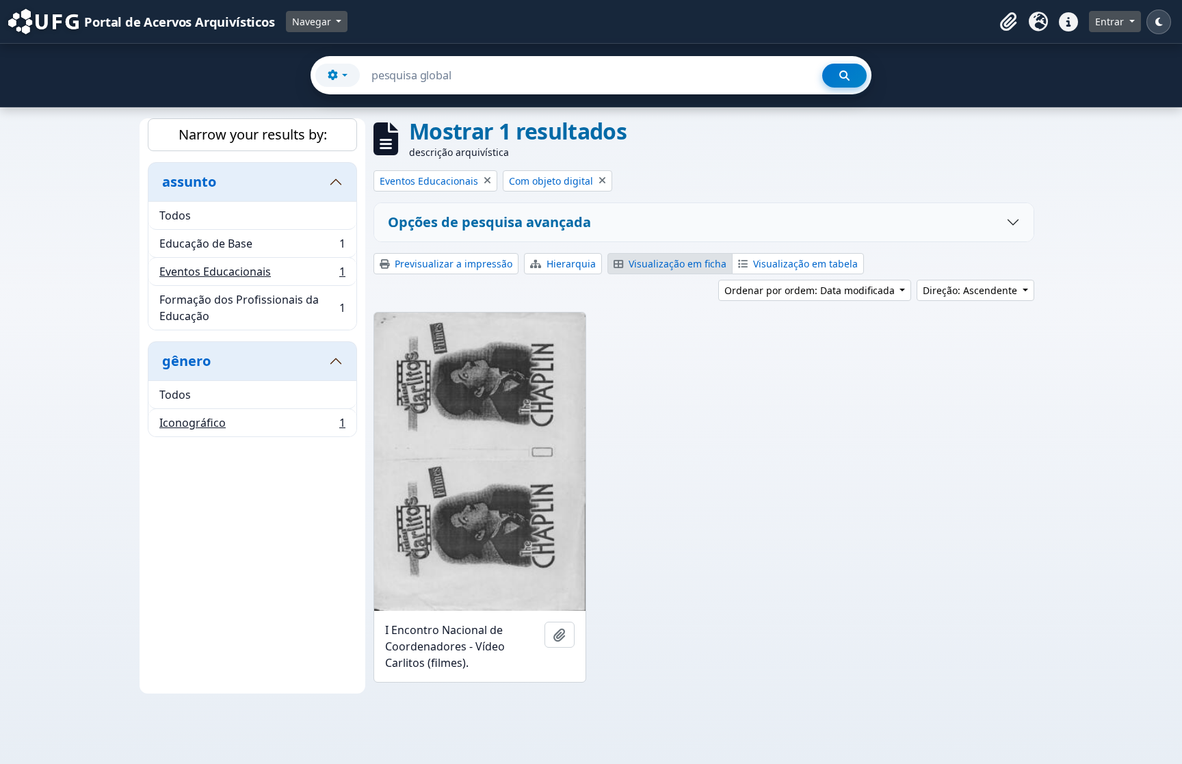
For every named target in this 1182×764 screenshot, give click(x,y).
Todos (175, 215)
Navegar (313, 21)
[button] (1008, 22)
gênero (186, 361)
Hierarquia (570, 263)
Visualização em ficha (676, 263)
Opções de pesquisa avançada (489, 222)
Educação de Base (252, 247)
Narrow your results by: (253, 134)
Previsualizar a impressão (452, 263)
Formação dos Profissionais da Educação (252, 308)
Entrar (1111, 21)
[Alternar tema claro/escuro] (1158, 22)
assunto (189, 181)
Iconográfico (252, 425)
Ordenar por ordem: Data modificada (810, 290)
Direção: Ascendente (971, 290)
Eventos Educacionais (252, 275)
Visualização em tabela (804, 263)
